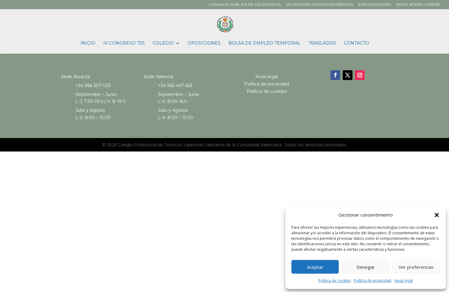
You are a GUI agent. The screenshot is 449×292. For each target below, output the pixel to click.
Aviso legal (403, 280)
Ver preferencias (416, 267)
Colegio (163, 43)
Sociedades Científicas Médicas (319, 5)
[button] (437, 215)
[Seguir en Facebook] (335, 75)
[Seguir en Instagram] (360, 75)
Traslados (322, 43)
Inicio (87, 43)
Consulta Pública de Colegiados (244, 5)
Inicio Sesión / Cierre (418, 5)
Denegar (365, 267)
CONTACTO (356, 43)
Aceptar (315, 267)
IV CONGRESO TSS (124, 43)
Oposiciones (204, 43)
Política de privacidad (372, 280)
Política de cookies (334, 280)
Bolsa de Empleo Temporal (264, 43)
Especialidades (374, 5)
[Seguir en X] (347, 75)
